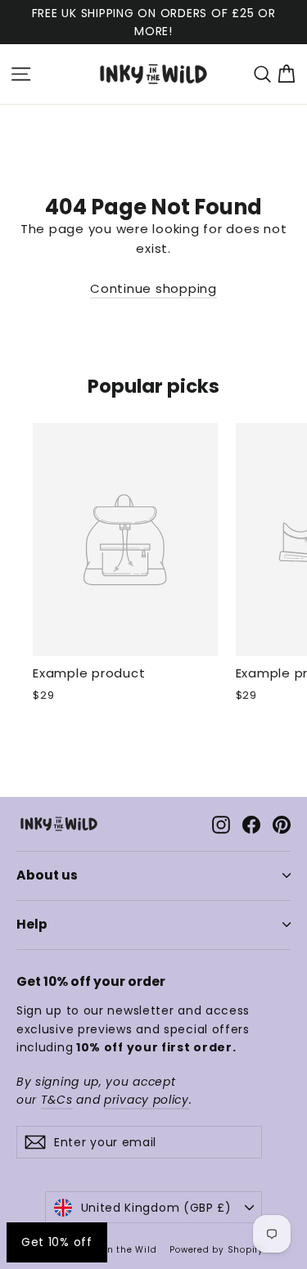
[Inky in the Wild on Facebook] (251, 824)
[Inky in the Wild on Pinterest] (282, 824)
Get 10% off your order (90, 981)
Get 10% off (57, 1242)
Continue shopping (153, 288)
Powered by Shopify (216, 1250)
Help (31, 924)
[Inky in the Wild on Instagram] (221, 824)
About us (47, 875)
